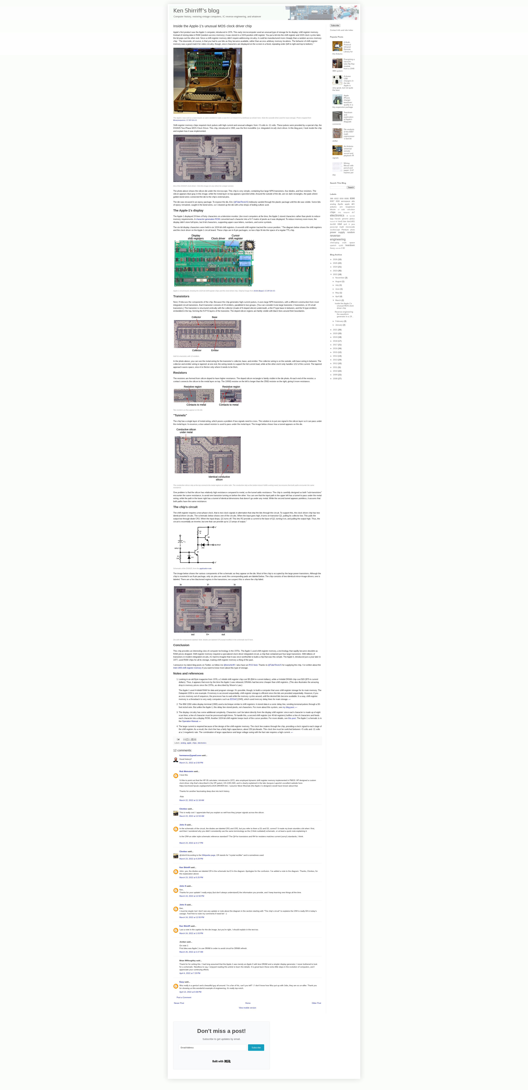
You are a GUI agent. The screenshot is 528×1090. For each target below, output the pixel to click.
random (351, 232)
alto (353, 201)
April (337, 296)
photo (352, 230)
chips (194, 743)
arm (341, 207)
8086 (352, 198)
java (353, 224)
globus (352, 219)
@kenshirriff (229, 665)
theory (332, 248)
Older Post (316, 1003)
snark (344, 243)
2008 (335, 378)
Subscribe (335, 25)
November (340, 278)
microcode (350, 227)
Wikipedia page (208, 855)
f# (347, 216)
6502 (336, 198)
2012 (335, 363)
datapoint (346, 212)
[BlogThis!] (187, 739)
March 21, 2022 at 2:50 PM (191, 763)
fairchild (352, 216)
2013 (335, 360)
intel (340, 224)
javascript (334, 227)
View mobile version (247, 1008)
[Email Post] (178, 739)
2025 (335, 263)
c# (338, 209)
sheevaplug (334, 243)
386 (331, 198)
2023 (335, 271)
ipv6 (345, 224)
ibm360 (333, 224)
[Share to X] (190, 739)
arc (353, 204)
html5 (340, 221)
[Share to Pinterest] (195, 739)
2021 (335, 330)
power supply (337, 232)
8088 (338, 201)
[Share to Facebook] (192, 739)
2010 (335, 371)
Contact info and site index (341, 30)
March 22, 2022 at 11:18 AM (191, 800)
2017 (335, 345)
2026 (335, 259)
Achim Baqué (259, 291)
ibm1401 (351, 221)
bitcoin (333, 209)
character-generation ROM (208, 219)
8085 (346, 198)
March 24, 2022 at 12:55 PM (191, 917)
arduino (333, 207)
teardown (350, 245)
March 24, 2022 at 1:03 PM (191, 933)
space (352, 242)
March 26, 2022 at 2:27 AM (191, 952)
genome (345, 219)
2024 (335, 267)
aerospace (345, 201)
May (337, 293)
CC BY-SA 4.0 (191, 120)
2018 (335, 341)
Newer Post (179, 1003)
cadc (343, 210)
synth (341, 245)
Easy (181, 982)
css (339, 212)
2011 (335, 367)
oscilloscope (335, 230)
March (338, 300)
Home (248, 1003)
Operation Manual (190, 721)
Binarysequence (179, 120)
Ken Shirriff (184, 867)
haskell (332, 221)
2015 (335, 352)
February (339, 321)
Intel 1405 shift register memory (187, 668)
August (338, 281)
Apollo (340, 204)
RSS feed (253, 665)
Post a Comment (184, 997)
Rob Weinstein (186, 771)
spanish (333, 245)
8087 (332, 201)
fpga (331, 219)
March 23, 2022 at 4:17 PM (191, 843)
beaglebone (350, 207)
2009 (335, 375)
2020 (335, 333)
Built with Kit (221, 1061)
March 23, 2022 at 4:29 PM (191, 859)
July (337, 285)
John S (182, 825)
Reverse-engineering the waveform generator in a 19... (344, 314)
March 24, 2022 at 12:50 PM (191, 896)
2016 (335, 348)
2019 (335, 337)
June (337, 289)
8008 (341, 199)
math (341, 227)
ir (349, 224)
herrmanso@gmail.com (190, 755)
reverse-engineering (338, 237)
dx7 (353, 212)
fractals (338, 219)
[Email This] (184, 739)
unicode (338, 248)
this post (292, 718)
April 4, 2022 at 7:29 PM (189, 973)
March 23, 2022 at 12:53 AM (191, 816)
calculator (351, 210)
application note (205, 568)
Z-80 (343, 248)
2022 (335, 274)
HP (336, 221)
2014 (335, 356)
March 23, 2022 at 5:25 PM (191, 877)
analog (183, 743)
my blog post (288, 707)
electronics (202, 743)
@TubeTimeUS (241, 202)
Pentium (345, 230)
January (339, 325)
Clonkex (183, 809)
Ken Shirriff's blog (196, 10)
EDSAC (233, 699)
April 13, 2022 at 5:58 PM (190, 992)
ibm (344, 221)
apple (189, 743)
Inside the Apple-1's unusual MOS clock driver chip (344, 305)
